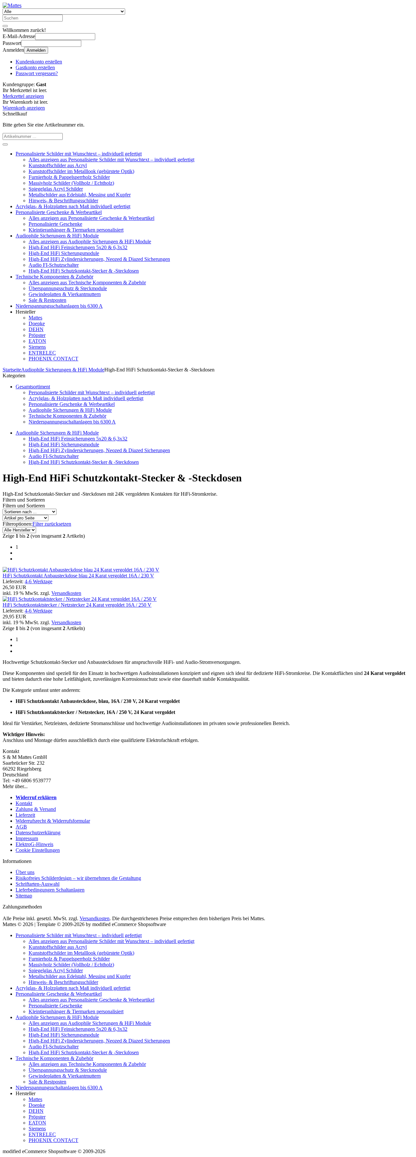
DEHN (36, 329)
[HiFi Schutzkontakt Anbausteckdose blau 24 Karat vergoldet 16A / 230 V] (81, 569)
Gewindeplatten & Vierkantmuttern (65, 294)
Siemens (37, 347)
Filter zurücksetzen (51, 524)
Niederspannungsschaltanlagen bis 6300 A (59, 306)
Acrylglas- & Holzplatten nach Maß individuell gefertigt (73, 206)
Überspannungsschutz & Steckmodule (68, 288)
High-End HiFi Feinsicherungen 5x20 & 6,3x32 (78, 247)
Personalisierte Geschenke (55, 224)
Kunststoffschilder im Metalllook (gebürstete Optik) (81, 171)
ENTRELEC (42, 353)
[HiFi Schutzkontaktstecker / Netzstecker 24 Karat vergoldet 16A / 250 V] (80, 599)
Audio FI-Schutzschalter (54, 265)
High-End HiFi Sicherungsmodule (64, 253)
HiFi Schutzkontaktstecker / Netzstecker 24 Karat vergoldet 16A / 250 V (77, 605)
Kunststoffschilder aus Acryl (58, 165)
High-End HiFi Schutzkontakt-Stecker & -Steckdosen (84, 271)
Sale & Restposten (47, 300)
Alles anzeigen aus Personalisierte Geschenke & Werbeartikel (91, 218)
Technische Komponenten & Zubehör (54, 276)
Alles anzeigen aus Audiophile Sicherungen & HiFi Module (90, 241)
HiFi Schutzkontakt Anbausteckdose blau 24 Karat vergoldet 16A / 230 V (78, 575)
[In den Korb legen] (5, 144)
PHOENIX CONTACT (53, 358)
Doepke (37, 323)
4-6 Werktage (38, 581)
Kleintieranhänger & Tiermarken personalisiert (76, 230)
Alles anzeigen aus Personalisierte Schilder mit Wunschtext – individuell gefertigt (111, 159)
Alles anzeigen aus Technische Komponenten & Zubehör (87, 282)
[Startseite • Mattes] (12, 5)
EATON (37, 341)
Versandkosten (66, 593)
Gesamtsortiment (33, 386)
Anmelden (36, 50)
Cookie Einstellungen (38, 850)
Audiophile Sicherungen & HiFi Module (57, 235)
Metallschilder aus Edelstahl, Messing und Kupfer (80, 194)
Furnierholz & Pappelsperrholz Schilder (69, 177)
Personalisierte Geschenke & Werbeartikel (59, 212)
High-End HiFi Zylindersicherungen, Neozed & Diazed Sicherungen (99, 259)
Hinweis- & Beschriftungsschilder (63, 200)
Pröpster (37, 335)
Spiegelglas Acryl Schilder (56, 189)
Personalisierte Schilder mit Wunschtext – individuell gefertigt (79, 153)
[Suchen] (5, 26)
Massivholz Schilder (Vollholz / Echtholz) (71, 183)
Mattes (35, 317)
